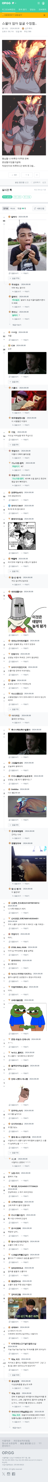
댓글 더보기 (17, 325)
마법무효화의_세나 (19, 987)
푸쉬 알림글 (7, 197)
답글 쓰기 (14, 273)
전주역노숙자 (17, 1110)
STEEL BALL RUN (18, 947)
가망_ (13, 432)
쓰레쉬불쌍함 (17, 1000)
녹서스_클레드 (17, 1052)
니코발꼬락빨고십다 (20, 1254)
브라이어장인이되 (19, 667)
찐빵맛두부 (16, 843)
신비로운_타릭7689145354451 (25, 918)
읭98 (13, 680)
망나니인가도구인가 (20, 1241)
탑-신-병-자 (16, 577)
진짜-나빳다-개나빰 (19, 1079)
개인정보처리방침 (21, 1440)
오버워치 (42, 9)
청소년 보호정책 (9, 1443)
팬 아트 (5, 28)
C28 (13, 345)
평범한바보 (16, 1281)
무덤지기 (15, 450)
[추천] (4, 217)
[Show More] (14, 3)
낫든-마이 (15, 1173)
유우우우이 (16, 960)
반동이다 (15, 654)
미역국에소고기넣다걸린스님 (23, 1343)
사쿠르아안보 (17, 1201)
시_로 (14, 1159)
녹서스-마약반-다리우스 (21, 973)
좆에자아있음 (17, 519)
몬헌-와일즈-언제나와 (20, 1039)
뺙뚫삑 (14, 558)
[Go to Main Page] (6, 3)
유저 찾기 (23, 9)
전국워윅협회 (17, 831)
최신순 (12, 208)
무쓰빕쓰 (15, 284)
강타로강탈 (16, 1294)
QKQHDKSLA (17, 1268)
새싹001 (15, 1327)
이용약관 (6, 1440)
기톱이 (14, 388)
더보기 (25, 273)
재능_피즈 (15, 1359)
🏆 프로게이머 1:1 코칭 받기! (12, 15)
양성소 (33, 9)
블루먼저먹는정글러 (20, 1065)
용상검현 (15, 1381)
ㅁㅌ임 (14, 332)
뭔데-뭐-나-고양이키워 (20, 1137)
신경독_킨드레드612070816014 (25, 903)
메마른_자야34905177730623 (24, 1186)
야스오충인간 (17, 693)
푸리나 (14, 312)
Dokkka (14, 789)
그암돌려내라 (17, 762)
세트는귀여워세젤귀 (20, 640)
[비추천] (4, 224)
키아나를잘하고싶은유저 (21, 776)
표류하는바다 (17, 492)
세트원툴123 (16, 591)
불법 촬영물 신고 (27, 1443)
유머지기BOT (17, 505)
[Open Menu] (43, 3)
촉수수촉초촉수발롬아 (20, 729)
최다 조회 (17, 197)
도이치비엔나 (17, 1123)
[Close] (44, 15)
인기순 (5, 208)
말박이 (14, 216)
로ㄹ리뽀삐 (16, 1228)
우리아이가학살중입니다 (22, 1411)
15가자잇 (16, 715)
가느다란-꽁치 (18, 463)
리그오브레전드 (8, 9)
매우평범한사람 (18, 418)
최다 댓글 (27, 197)
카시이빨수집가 (18, 1215)
